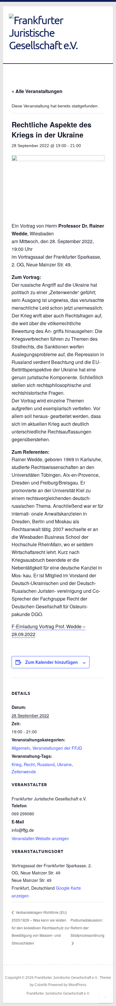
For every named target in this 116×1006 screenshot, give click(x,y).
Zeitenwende (24, 771)
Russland (46, 764)
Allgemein (21, 748)
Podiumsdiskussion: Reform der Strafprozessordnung (87, 927)
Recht (29, 764)
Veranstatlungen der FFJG (57, 748)
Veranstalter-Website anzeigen (40, 838)
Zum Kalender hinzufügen (51, 662)
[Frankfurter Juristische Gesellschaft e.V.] (50, 32)
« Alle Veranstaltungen (37, 91)
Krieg (16, 764)
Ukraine (64, 764)
